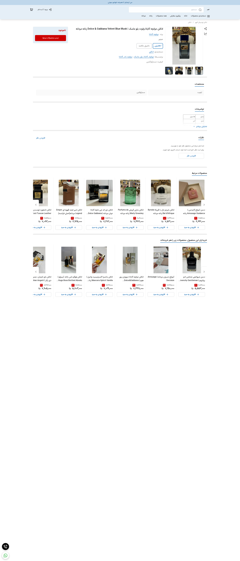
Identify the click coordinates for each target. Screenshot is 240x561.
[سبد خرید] (31, 9)
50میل (158, 45)
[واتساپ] (5, 555)
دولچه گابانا (154, 34)
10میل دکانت (144, 45)
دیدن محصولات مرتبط (50, 38)
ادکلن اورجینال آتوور (201, 22)
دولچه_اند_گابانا (125, 56)
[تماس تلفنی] (5, 546)
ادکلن (189, 22)
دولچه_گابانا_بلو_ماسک (144, 56)
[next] (36, 205)
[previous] (204, 205)
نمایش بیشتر (201, 126)
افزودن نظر (40, 138)
